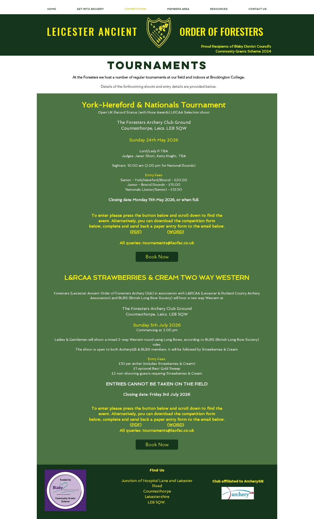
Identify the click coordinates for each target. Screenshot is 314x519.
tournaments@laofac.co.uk (168, 243)
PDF (135, 231)
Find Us (157, 470)
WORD (176, 231)
